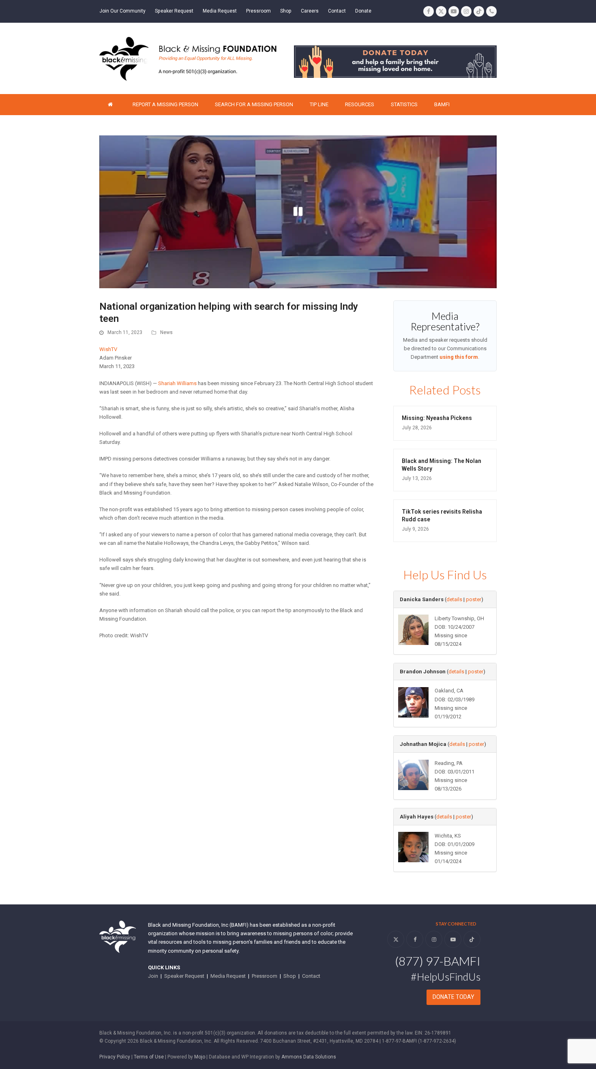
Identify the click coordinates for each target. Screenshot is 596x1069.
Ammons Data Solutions (308, 1057)
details (454, 599)
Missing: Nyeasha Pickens (437, 418)
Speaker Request (184, 976)
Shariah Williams (177, 383)
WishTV (108, 349)
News (166, 332)
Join (153, 976)
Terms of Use (149, 1057)
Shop (289, 976)
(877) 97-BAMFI (437, 960)
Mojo (199, 1057)
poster (473, 599)
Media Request (228, 976)
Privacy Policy (114, 1057)
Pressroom (264, 976)
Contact (311, 976)
